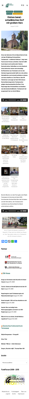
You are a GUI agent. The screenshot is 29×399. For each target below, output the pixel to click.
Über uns (23, 391)
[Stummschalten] (21, 100)
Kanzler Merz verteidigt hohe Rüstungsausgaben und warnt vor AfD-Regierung (12, 310)
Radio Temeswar (17, 13)
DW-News (6, 273)
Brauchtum (10, 11)
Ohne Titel (4, 339)
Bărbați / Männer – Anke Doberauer (11, 343)
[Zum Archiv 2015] (14, 379)
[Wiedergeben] (3, 100)
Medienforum (5, 391)
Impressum (21, 393)
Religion (9, 13)
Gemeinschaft (18, 11)
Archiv (14, 393)
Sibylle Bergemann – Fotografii (9, 334)
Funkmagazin (15, 391)
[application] (14, 100)
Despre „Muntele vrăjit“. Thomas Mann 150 (12, 348)
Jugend (8, 393)
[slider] (24, 99)
